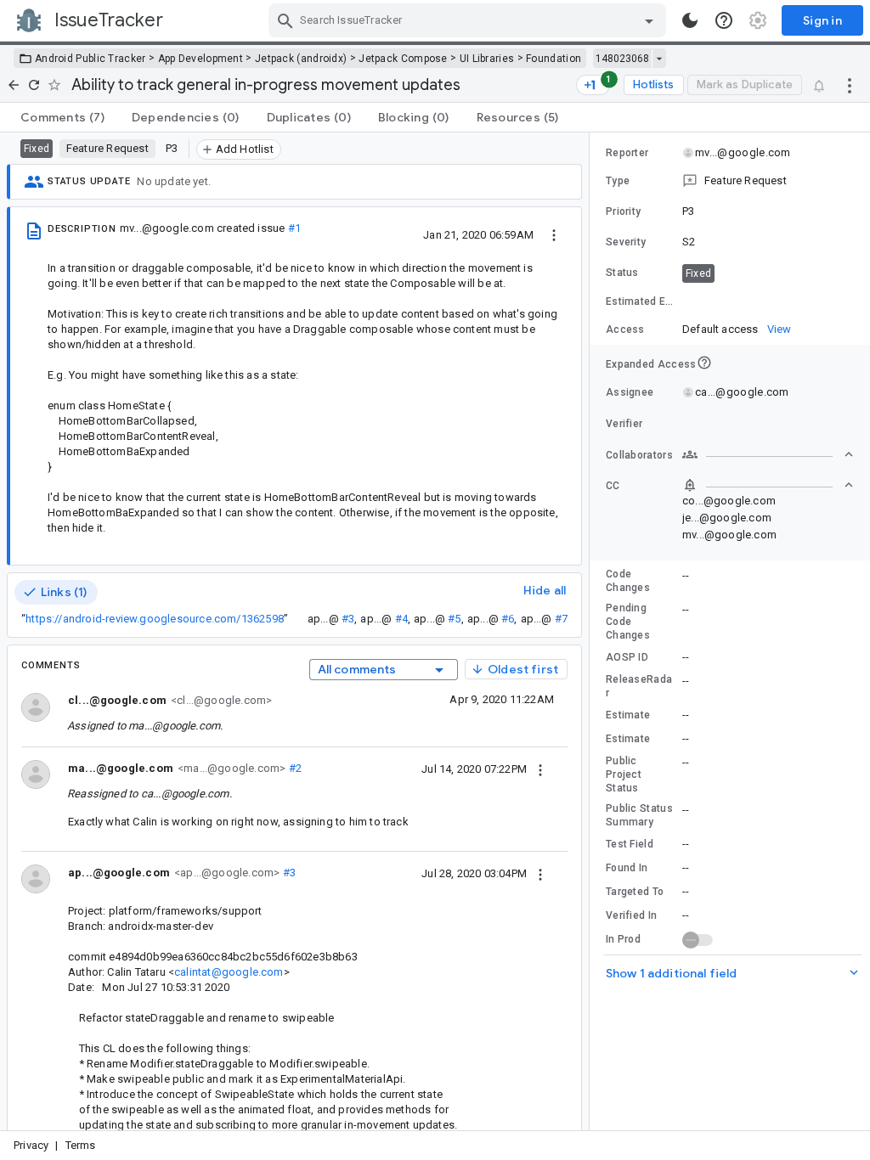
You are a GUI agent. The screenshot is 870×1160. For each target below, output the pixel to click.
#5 (454, 618)
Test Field (629, 844)
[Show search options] (649, 20)
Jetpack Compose (403, 59)
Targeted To (635, 892)
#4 (401, 618)
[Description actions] (554, 234)
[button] (730, 180)
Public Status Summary (639, 815)
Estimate (628, 715)
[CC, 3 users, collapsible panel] (768, 485)
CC (613, 486)
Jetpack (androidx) (301, 59)
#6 (507, 618)
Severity (626, 242)
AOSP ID (627, 657)
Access (625, 329)
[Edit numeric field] (769, 301)
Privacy (31, 1145)
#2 (293, 768)
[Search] (285, 20)
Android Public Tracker (90, 59)
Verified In (631, 915)
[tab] (62, 117)
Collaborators (639, 455)
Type (618, 181)
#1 (294, 228)
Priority (623, 211)
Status (622, 273)
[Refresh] (34, 85)
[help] (724, 20)
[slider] (592, 631)
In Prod (623, 939)
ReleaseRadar (639, 686)
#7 (561, 618)
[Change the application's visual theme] (690, 20)
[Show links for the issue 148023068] (659, 58)
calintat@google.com (229, 972)
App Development (201, 59)
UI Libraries (487, 59)
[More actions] (849, 85)
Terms (80, 1145)
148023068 (622, 59)
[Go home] (13, 85)
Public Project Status (623, 774)
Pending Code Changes (628, 621)
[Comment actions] (540, 768)
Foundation (553, 59)
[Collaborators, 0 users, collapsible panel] (768, 454)
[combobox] (469, 20)
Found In (626, 868)
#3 (348, 618)
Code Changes (628, 581)
